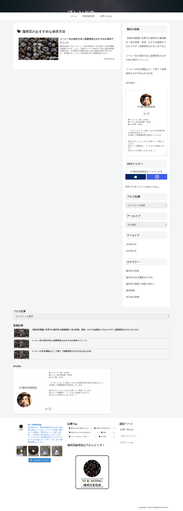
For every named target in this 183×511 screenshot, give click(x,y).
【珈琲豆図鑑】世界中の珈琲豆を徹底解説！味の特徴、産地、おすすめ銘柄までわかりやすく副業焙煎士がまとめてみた (146, 42)
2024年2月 (131, 251)
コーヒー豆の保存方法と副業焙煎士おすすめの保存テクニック (146, 58)
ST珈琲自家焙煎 (146, 106)
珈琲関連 (130, 290)
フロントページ (128, 436)
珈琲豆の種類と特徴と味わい (140, 284)
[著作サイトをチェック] (144, 113)
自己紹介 (130, 83)
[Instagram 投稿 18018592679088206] (22, 451)
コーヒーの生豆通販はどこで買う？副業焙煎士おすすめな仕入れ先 (146, 71)
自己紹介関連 (132, 297)
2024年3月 (131, 244)
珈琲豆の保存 (132, 271)
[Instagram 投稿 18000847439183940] (57, 451)
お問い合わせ (126, 429)
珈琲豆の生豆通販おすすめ (139, 277)
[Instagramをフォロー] (148, 113)
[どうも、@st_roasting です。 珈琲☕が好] (33, 451)
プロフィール (126, 442)
